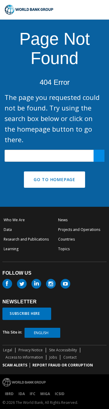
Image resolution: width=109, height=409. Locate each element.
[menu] (102, 9)
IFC (32, 393)
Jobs (53, 357)
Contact (70, 357)
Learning (11, 248)
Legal (7, 350)
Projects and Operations (79, 229)
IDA (21, 393)
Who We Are (14, 219)
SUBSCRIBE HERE (25, 313)
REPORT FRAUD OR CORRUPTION (62, 365)
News (63, 219)
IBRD (9, 393)
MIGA (45, 393)
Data (8, 229)
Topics (64, 248)
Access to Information (24, 357)
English (41, 332)
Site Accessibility (63, 350)
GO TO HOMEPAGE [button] (54, 179)
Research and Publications (26, 239)
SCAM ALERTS (14, 365)
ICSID (59, 393)
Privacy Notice (30, 350)
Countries (66, 239)
